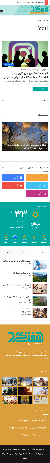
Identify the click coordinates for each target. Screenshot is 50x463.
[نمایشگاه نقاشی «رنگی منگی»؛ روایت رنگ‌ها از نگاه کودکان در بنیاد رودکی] (9, 400)
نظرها (8, 252)
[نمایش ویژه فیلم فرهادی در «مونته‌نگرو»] (9, 391)
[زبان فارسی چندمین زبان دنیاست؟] (40, 289)
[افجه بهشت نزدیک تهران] (40, 277)
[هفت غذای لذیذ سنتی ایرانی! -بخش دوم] (40, 313)
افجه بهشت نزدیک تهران (21, 273)
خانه (44, 21)
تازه (23, 252)
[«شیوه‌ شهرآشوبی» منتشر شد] (40, 400)
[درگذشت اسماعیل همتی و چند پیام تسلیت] (25, 400)
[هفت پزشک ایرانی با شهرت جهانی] (40, 265)
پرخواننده (40, 252)
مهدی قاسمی (41, 70)
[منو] (1, 12)
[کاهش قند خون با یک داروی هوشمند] (40, 391)
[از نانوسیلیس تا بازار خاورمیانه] (9, 381)
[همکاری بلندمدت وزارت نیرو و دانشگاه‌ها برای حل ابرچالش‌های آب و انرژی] (25, 381)
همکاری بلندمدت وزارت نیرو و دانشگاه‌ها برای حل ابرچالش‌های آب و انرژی (26, 147)
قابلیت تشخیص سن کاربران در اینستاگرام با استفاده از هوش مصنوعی (25, 75)
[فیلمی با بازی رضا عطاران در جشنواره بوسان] (25, 391)
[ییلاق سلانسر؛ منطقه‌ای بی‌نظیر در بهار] (40, 301)
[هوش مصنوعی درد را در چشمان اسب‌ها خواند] (40, 381)
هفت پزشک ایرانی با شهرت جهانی (17, 261)
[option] (25, 136)
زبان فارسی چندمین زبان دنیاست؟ (17, 285)
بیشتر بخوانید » (40, 89)
